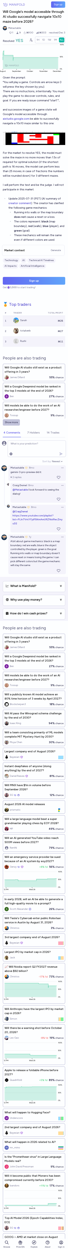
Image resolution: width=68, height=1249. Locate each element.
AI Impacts (11, 265)
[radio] (38, 39)
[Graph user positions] (30, 40)
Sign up (58, 4)
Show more (11, 422)
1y (30, 536)
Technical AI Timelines (41, 260)
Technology (11, 260)
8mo (31, 467)
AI (23, 260)
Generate (56, 250)
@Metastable (20, 489)
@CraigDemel (20, 511)
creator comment (19, 203)
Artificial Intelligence (32, 265)
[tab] (12, 432)
